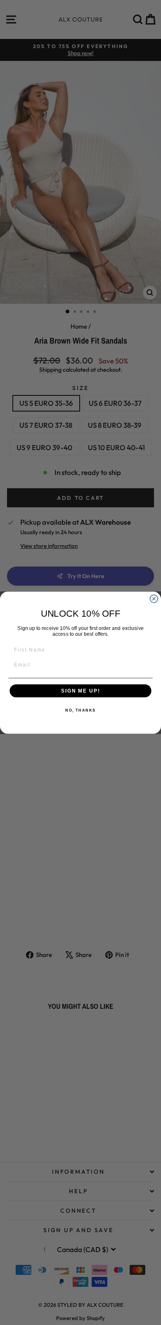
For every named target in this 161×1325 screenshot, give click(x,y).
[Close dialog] (154, 599)
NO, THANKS (80, 710)
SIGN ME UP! (80, 690)
